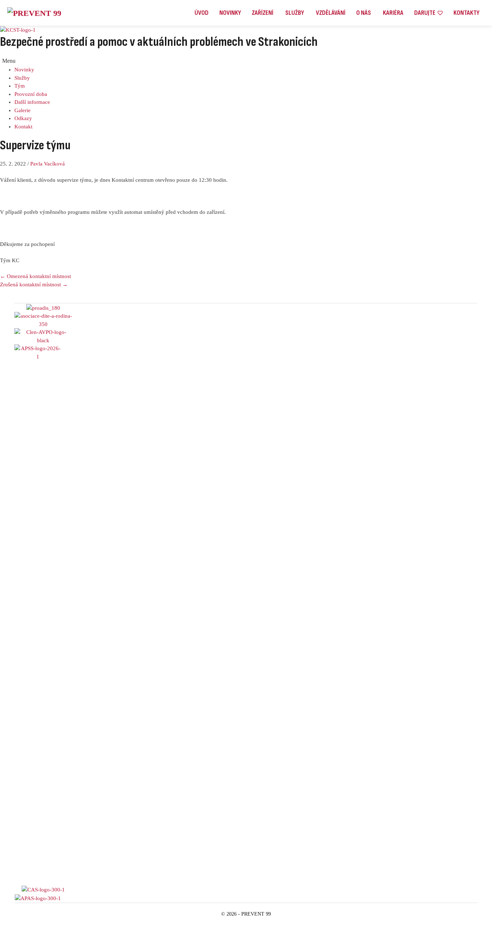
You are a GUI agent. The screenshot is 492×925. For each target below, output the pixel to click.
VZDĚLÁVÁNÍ (330, 13)
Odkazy (23, 118)
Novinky (24, 69)
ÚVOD (201, 13)
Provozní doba (30, 94)
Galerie (22, 110)
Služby (22, 78)
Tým (19, 86)
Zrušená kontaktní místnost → (34, 284)
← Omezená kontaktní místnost (35, 276)
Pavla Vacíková (47, 164)
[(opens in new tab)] (37, 614)
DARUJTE (424, 13)
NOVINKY (230, 13)
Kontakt (23, 126)
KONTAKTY (466, 13)
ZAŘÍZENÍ (263, 13)
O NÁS (364, 13)
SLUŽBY (295, 13)
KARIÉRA (393, 13)
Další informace (32, 102)
